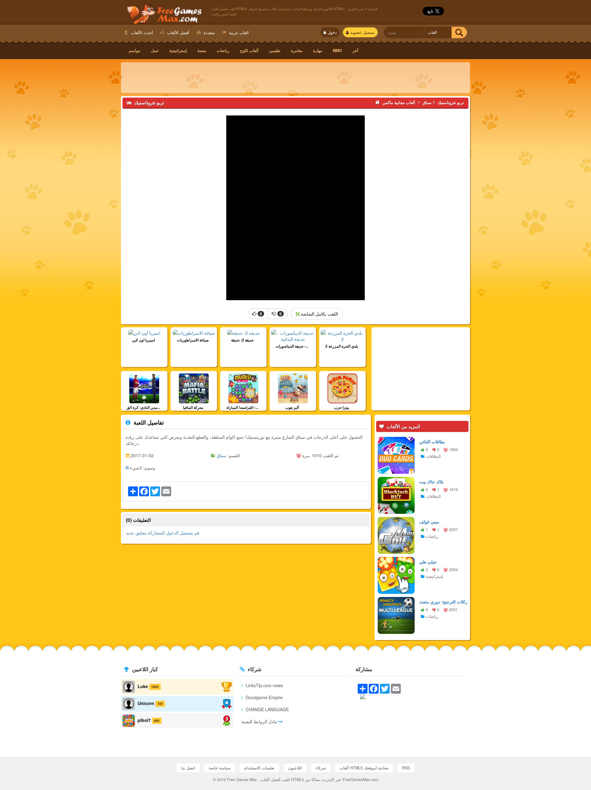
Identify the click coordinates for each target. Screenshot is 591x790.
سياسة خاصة (220, 768)
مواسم (134, 50)
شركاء (321, 768)
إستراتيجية (178, 50)
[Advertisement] (295, 77)
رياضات (223, 50)
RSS (406, 768)
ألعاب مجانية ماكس (163, 13)
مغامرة (297, 50)
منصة (201, 50)
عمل (155, 50)
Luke (143, 686)
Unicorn (146, 703)
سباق (221, 455)
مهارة (317, 50)
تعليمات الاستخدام (259, 768)
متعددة (208, 32)
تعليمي (274, 50)
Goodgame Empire (263, 697)
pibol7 (144, 720)
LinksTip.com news (263, 685)
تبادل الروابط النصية (259, 721)
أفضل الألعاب (177, 32)
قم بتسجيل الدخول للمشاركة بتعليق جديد (162, 533)
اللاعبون (295, 768)
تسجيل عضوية (362, 32)
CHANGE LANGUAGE (266, 709)
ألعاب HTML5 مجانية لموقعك (364, 768)
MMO (337, 50)
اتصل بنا (188, 768)
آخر (355, 50)
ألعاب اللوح (249, 50)
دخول (332, 32)
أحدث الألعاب (141, 32)
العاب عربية (238, 32)
